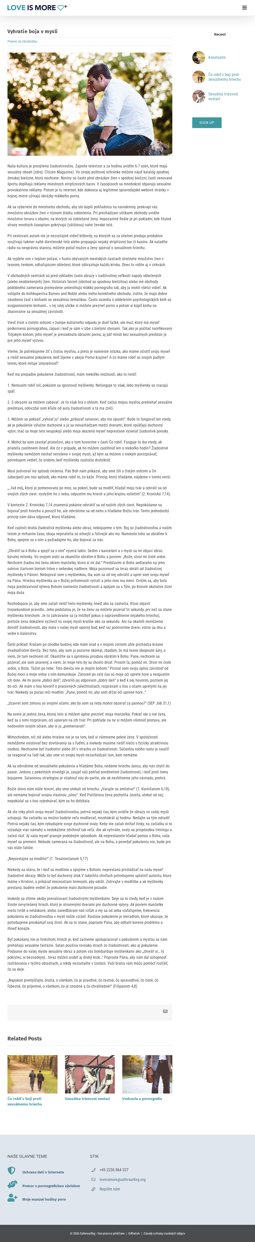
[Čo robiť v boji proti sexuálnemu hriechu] (32, 1057)
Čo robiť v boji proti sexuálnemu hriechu (224, 77)
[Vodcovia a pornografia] (147, 1057)
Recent (220, 34)
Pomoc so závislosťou (22, 41)
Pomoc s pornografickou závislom (51, 1186)
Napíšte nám (110, 1189)
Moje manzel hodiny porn (44, 1199)
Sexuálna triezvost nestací (87, 1098)
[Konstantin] (198, 54)
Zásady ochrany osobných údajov (164, 1233)
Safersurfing (87, 1233)
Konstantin (217, 57)
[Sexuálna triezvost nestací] (90, 1057)
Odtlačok (134, 1233)
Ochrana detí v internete (43, 1172)
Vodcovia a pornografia (142, 1098)
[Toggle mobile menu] (245, 7)
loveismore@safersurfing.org (123, 1179)
